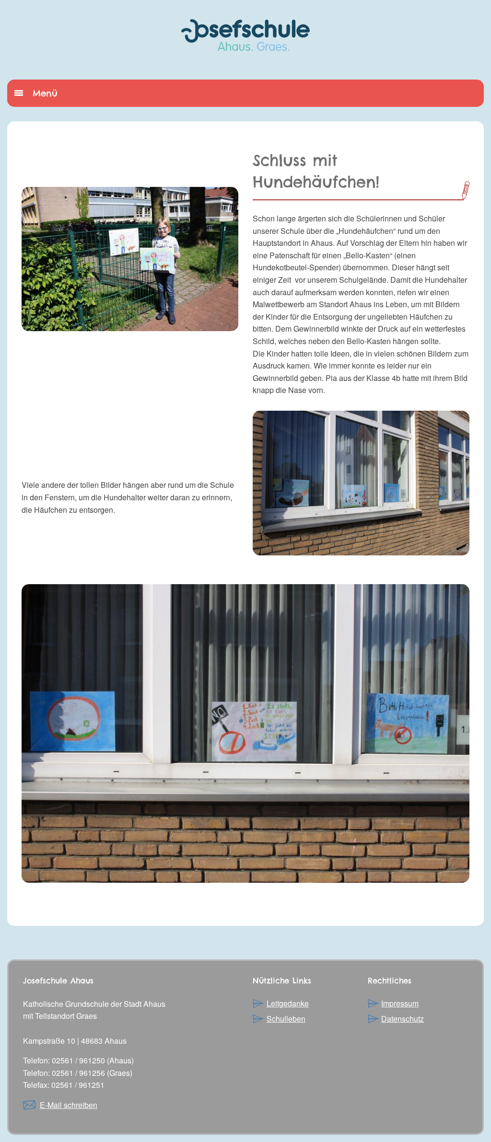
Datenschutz (402, 1018)
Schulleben (286, 1018)
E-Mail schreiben (68, 1104)
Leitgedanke (288, 1003)
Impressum (400, 1003)
